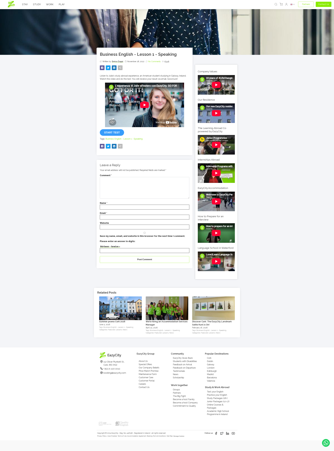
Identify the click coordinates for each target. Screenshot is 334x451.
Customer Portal (146, 380)
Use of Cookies (112, 436)
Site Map (170, 436)
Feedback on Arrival (182, 364)
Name (103, 203)
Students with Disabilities (185, 361)
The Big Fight (179, 396)
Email (103, 213)
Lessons (119, 330)
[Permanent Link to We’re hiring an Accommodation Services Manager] (167, 298)
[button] (286, 4)
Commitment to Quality (184, 406)
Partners (177, 393)
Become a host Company (185, 402)
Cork (209, 358)
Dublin (210, 361)
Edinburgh (212, 371)
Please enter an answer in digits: (117, 241)
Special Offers (145, 364)
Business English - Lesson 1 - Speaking (124, 139)
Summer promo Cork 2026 (112, 321)
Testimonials (179, 371)
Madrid (210, 374)
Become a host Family (184, 399)
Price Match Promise (148, 371)
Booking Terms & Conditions (156, 436)
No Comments (154, 61)
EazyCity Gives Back (183, 358)
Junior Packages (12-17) (218, 401)
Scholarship (178, 377)
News (125, 330)
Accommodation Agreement (136, 436)
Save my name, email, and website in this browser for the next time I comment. (142, 236)
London (210, 368)
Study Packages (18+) (217, 398)
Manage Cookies (178, 436)
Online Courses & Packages (215, 406)
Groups (176, 389)
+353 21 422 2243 (111, 368)
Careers (142, 384)
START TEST (112, 132)
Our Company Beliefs (149, 367)
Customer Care (146, 377)
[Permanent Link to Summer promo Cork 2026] (120, 298)
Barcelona (212, 377)
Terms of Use (122, 436)
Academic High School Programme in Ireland (218, 412)
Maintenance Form (148, 374)
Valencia (211, 381)
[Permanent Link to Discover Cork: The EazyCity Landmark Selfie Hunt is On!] (213, 298)
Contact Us (144, 387)
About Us (143, 361)
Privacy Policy (102, 436)
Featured (111, 330)
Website (104, 223)
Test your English (215, 391)
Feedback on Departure (184, 368)
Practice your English (217, 395)
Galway (210, 364)
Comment (106, 175)
